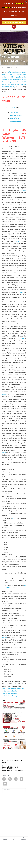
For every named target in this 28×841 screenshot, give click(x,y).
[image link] (14, 27)
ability (4, 453)
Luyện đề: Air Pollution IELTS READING (12, 762)
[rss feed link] (5, 783)
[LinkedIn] (16, 779)
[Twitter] (10, 779)
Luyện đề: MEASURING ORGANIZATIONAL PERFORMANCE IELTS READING (13, 769)
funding (14, 518)
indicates (5, 394)
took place (21, 338)
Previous (4, 759)
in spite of (17, 241)
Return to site (6, 775)
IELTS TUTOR (11, 108)
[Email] (21, 779)
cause (21, 292)
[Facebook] (4, 779)
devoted (4, 638)
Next (3, 765)
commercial (22, 190)
